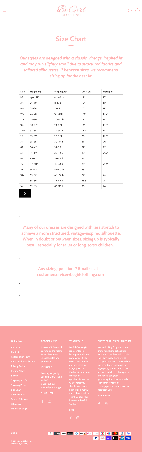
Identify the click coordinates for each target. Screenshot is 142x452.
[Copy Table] (25, 193)
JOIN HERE (46, 367)
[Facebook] (42, 401)
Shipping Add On (19, 380)
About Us (15, 347)
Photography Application (23, 361)
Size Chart (16, 389)
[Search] (130, 11)
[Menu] (5, 10)
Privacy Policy (18, 366)
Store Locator (18, 394)
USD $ (14, 433)
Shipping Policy (18, 385)
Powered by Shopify (19, 443)
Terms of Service (19, 399)
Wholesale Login (19, 408)
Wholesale (16, 404)
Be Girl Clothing (24, 441)
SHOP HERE (47, 393)
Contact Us (16, 352)
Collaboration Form (20, 356)
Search (14, 375)
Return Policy (18, 371)
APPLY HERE (104, 395)
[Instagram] (49, 401)
